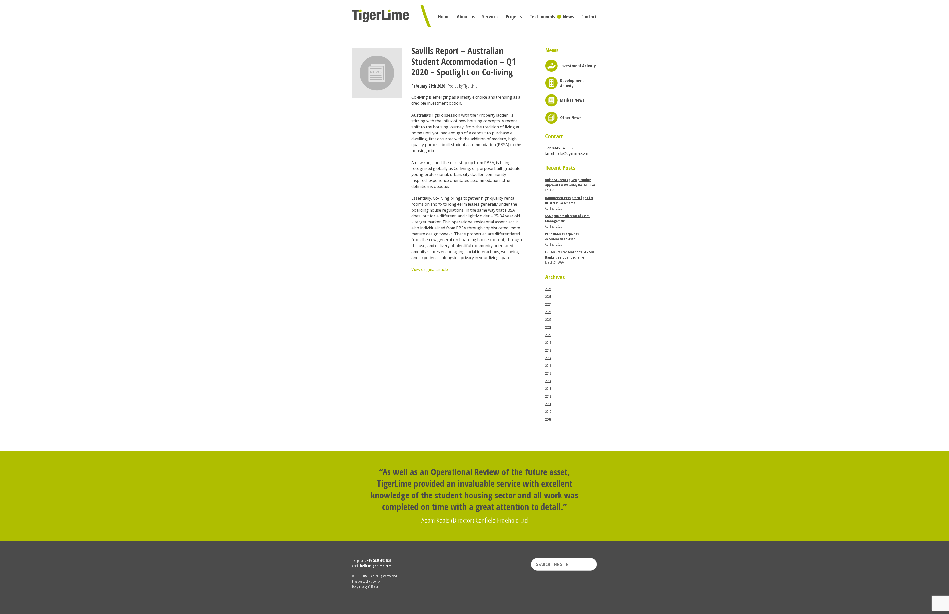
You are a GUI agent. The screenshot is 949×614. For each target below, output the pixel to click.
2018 (548, 350)
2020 (548, 334)
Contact (589, 16)
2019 (548, 342)
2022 (548, 319)
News (568, 16)
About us (466, 16)
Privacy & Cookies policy (366, 581)
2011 (548, 403)
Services (490, 16)
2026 (548, 288)
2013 (548, 388)
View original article (429, 269)
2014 (548, 380)
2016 (548, 365)
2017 (548, 357)
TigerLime (470, 86)
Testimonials (542, 16)
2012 (548, 396)
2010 (548, 411)
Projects (514, 16)
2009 (548, 419)
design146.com (370, 586)
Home (444, 16)
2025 (548, 296)
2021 (548, 327)
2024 (548, 304)
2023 (548, 311)
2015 (548, 373)
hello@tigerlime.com (572, 153)
